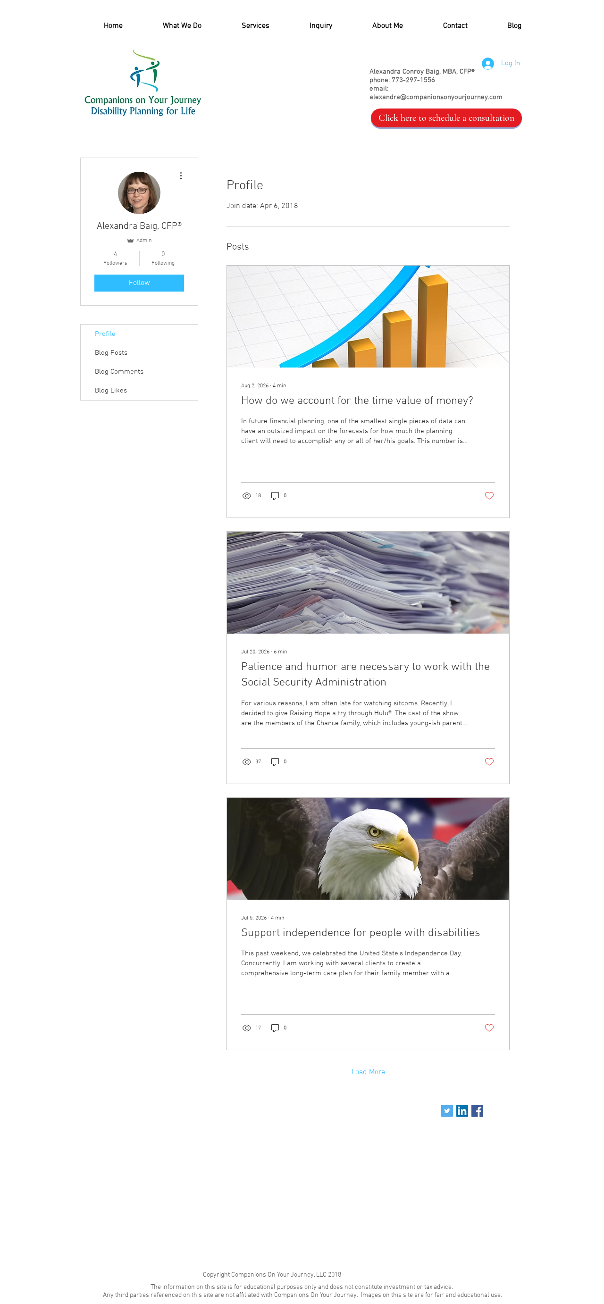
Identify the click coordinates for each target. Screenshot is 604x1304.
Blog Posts (111, 353)
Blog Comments (119, 372)
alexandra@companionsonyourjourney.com (436, 97)
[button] (243, 26)
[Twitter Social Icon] (447, 1111)
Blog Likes (111, 390)
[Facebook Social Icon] (477, 1111)
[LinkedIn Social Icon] (462, 1111)
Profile (105, 334)
